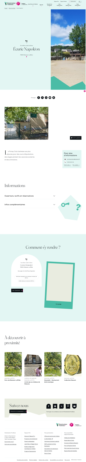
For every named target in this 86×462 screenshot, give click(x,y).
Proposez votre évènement (30, 438)
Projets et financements (30, 451)
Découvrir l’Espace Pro (29, 436)
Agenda (41, 5)
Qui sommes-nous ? (9, 441)
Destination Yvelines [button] (10, 433)
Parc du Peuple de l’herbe (70, 445)
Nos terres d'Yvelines (50, 5)
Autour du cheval (12, 8)
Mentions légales (33, 459)
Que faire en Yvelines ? (33, 5)
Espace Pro (56, 1)
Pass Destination (78, 5)
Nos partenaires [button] (48, 433)
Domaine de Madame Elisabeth (71, 443)
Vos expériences (69, 5)
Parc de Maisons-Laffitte (12, 380)
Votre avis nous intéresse (10, 444)
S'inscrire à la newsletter (17, 411)
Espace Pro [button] (27, 433)
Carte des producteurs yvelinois (51, 441)
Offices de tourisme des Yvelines (52, 436)
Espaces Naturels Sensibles (70, 450)
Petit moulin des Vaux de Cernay (71, 448)
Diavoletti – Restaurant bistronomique (51, 381)
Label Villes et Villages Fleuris (31, 444)
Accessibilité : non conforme (56, 459)
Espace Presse (63, 1)
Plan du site (67, 459)
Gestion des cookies (43, 459)
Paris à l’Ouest (47, 453)
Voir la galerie (76, 138)
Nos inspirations (60, 5)
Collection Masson (70, 380)
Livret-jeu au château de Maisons (32, 383)
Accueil (6, 8)
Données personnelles (22, 459)
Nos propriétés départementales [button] (68, 433)
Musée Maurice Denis (69, 440)
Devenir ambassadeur (29, 441)
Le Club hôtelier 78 (48, 438)
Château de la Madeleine (69, 437)
